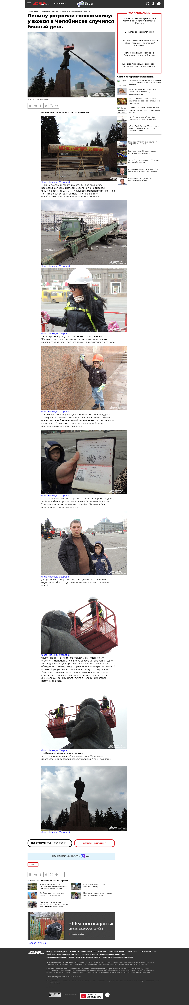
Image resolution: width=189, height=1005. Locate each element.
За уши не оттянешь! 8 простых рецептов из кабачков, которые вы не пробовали (145, 101)
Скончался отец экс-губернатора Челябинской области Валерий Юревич (139, 20)
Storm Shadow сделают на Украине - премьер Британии (144, 161)
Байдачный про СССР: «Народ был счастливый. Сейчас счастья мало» (143, 170)
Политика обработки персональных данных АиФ (103, 954)
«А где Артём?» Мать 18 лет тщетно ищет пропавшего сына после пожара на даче (144, 128)
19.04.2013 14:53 (34, 11)
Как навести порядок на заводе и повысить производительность (139, 65)
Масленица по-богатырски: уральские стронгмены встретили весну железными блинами (54, 904)
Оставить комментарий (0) (94, 843)
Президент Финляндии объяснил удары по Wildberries (142, 143)
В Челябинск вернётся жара (139, 32)
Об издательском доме (56, 952)
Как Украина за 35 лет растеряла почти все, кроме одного (142, 152)
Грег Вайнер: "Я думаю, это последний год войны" (139, 179)
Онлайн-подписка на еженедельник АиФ (88, 952)
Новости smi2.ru (37, 943)
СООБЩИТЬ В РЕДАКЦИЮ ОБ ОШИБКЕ (118, 957)
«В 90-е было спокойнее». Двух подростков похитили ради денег (143, 118)
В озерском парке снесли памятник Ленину (94, 885)
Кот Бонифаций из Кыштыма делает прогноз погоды (51, 894)
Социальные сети (148, 952)
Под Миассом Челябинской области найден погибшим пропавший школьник (139, 43)
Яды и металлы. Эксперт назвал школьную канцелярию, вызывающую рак (142, 91)
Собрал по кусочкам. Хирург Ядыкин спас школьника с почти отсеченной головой (145, 82)
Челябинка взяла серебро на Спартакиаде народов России (139, 54)
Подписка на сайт (117, 952)
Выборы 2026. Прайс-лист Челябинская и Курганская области (73, 957)
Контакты (132, 952)
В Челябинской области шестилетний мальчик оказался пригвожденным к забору (53, 886)
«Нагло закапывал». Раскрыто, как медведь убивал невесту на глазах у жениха (144, 110)
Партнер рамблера (70, 994)
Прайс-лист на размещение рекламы (62, 954)
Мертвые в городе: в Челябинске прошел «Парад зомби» (97, 894)
